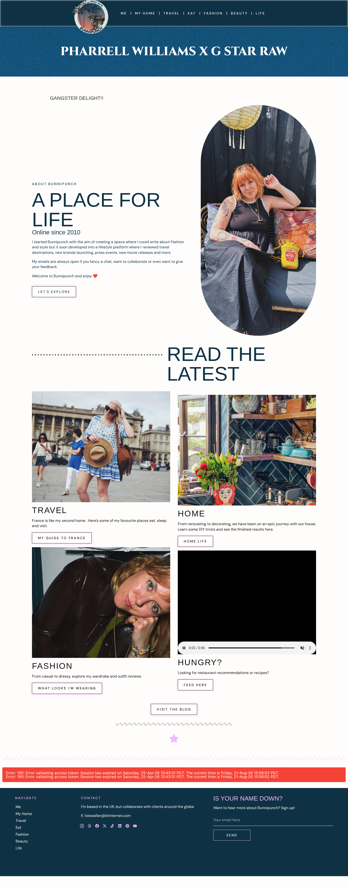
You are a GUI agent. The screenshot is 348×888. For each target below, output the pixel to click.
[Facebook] (97, 826)
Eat (192, 13)
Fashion (213, 13)
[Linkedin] (120, 826)
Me (124, 13)
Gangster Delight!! (76, 98)
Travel (171, 13)
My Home (145, 13)
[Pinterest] (127, 826)
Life (260, 13)
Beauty (239, 13)
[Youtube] (135, 826)
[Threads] (89, 826)
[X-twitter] (104, 826)
